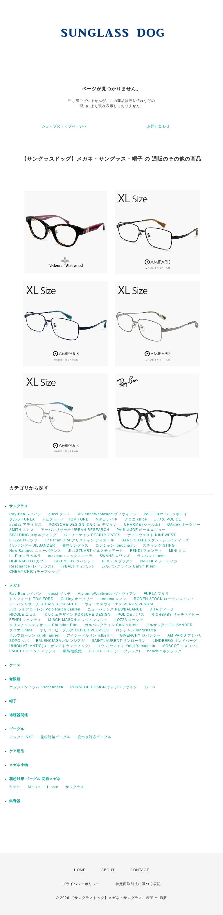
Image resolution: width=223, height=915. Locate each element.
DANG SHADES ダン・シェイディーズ (155, 540)
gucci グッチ (59, 514)
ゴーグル (16, 729)
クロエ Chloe (21, 630)
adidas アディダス (25, 525)
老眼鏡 (15, 679)
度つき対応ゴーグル (95, 737)
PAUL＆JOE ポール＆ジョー (141, 530)
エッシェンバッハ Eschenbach (36, 687)
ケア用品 (16, 751)
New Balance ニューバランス (35, 551)
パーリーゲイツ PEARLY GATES (92, 535)
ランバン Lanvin (151, 556)
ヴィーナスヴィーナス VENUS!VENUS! (119, 604)
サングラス (18, 506)
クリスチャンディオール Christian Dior (43, 625)
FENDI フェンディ (146, 551)
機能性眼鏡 (72, 651)
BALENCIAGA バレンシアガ (60, 641)
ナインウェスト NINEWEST (151, 535)
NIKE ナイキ (107, 519)
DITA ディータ (162, 609)
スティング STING (159, 545)
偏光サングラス (75, 545)
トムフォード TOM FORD (65, 519)
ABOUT (108, 870)
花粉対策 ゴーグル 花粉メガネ (35, 779)
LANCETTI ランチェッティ (32, 651)
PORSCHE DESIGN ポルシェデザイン (103, 687)
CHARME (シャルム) (142, 525)
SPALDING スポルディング (33, 535)
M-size (34, 787)
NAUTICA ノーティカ (158, 561)
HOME (80, 870)
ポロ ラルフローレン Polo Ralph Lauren (44, 609)
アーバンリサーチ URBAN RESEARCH (75, 530)
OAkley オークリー (183, 525)
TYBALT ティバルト (77, 566)
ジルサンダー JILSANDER (32, 545)
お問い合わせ (158, 126)
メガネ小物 (18, 765)
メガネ (15, 585)
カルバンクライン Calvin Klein (129, 566)
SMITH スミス (21, 530)
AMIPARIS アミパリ (185, 635)
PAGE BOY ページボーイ (165, 514)
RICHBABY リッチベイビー (175, 615)
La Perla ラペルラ (25, 556)
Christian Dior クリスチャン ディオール (79, 540)
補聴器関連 (18, 715)
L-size (52, 787)
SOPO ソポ (19, 641)
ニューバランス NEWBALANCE (115, 609)
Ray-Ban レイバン (25, 514)
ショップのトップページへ (64, 126)
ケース (15, 665)
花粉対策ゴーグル (55, 737)
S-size (15, 787)
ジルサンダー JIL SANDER (169, 625)
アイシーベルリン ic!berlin (89, 635)
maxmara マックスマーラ (70, 556)
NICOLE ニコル (23, 615)
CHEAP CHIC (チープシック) (35, 572)
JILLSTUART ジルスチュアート (95, 551)
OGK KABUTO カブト (28, 561)
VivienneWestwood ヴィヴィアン (107, 514)
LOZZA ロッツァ (23, 540)
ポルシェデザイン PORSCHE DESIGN (77, 615)
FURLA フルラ (156, 594)
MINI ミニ (177, 551)
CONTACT (139, 870)
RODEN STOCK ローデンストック (164, 599)
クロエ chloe (136, 519)
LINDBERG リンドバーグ (175, 641)
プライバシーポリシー (81, 884)
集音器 (15, 801)
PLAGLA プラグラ (117, 561)
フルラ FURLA (22, 519)
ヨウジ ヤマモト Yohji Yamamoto (126, 646)
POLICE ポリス (131, 615)
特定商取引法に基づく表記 (138, 884)
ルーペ (150, 687)
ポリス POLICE (167, 519)
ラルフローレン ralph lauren (34, 635)
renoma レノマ (113, 599)
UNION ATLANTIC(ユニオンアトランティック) (49, 646)
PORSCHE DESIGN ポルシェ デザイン (83, 525)
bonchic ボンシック (164, 651)
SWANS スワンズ (115, 556)
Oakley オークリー (77, 599)
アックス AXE (21, 737)
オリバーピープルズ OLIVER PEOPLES (74, 630)
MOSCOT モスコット (180, 646)
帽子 (13, 701)
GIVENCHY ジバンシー (74, 561)
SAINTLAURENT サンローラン (119, 641)
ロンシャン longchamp (116, 545)
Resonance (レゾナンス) (31, 566)
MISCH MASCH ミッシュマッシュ (78, 620)
